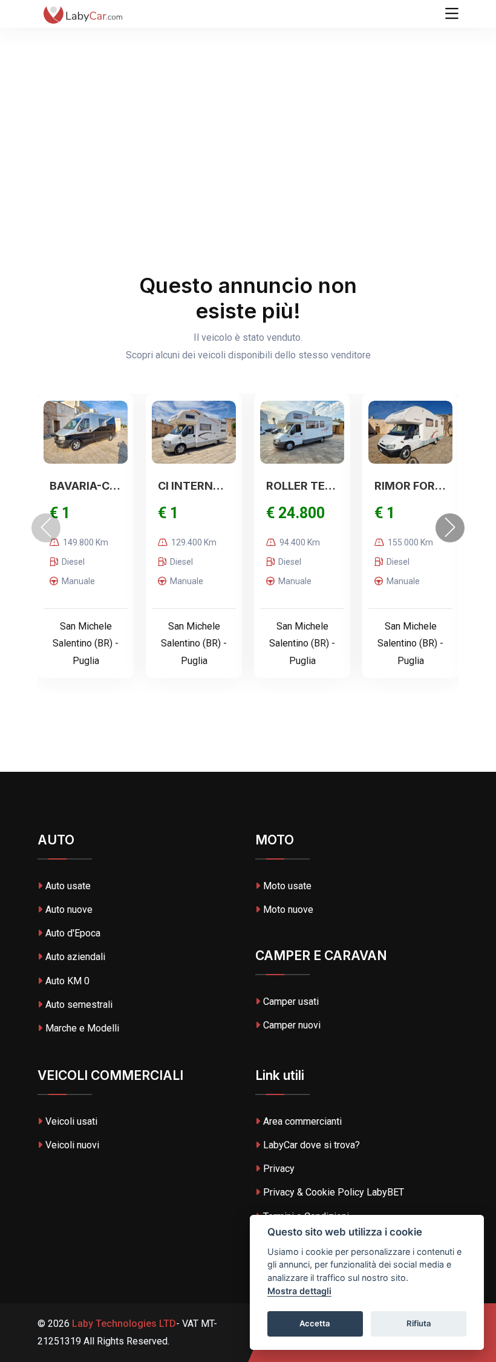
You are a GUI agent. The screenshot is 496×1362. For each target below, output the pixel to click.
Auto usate (68, 886)
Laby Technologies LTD (123, 1323)
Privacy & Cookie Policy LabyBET (333, 1192)
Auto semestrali (79, 1004)
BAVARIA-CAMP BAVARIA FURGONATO (86, 485)
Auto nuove (69, 909)
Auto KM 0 (67, 981)
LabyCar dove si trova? (311, 1145)
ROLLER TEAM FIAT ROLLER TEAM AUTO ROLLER (302, 485)
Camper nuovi (292, 1025)
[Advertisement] (248, 91)
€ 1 (60, 513)
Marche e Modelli (82, 1028)
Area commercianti (302, 1121)
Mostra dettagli (299, 1291)
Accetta (314, 1323)
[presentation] (45, 527)
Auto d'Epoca (72, 933)
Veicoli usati (71, 1121)
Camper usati (291, 1001)
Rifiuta (418, 1323)
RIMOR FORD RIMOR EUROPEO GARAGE (410, 485)
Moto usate (287, 886)
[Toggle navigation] (451, 14)
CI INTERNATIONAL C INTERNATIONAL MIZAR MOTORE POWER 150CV (194, 485)
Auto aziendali (75, 956)
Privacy (279, 1168)
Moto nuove (288, 909)
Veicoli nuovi (72, 1145)
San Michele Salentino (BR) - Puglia (86, 643)
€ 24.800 (295, 513)
